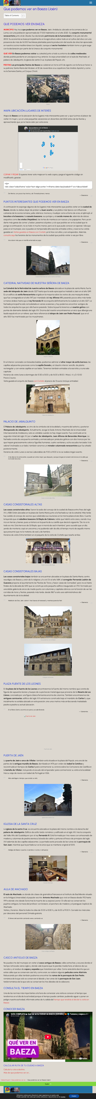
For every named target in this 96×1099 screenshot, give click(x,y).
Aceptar (74, 1096)
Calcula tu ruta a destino (14, 1069)
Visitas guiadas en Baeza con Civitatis (30, 232)
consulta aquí (9, 235)
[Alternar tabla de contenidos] (22, 15)
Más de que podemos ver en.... (17, 1072)
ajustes (63, 1097)
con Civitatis (39, 381)
